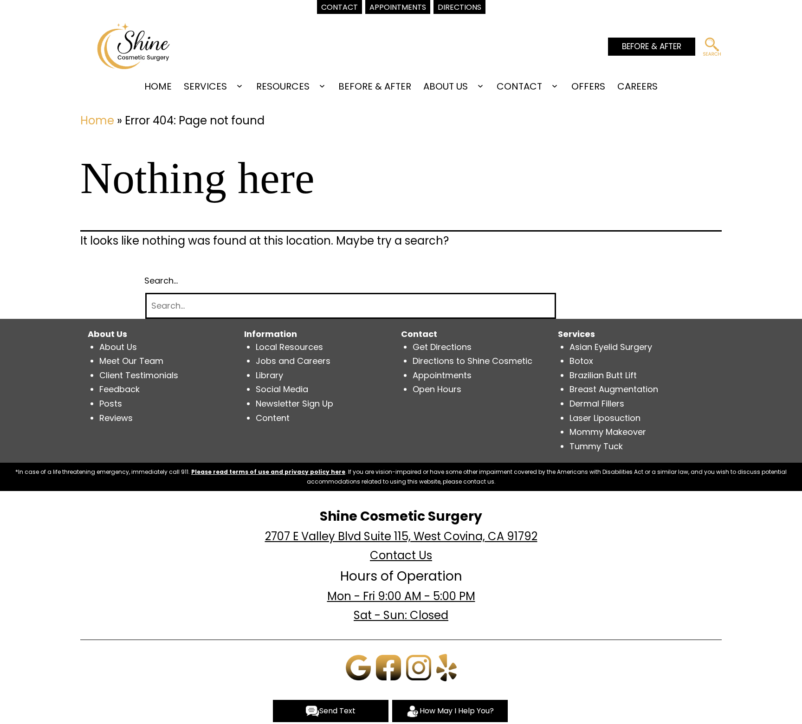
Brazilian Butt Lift (603, 375)
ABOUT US (445, 86)
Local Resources (289, 347)
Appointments (442, 375)
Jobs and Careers (293, 361)
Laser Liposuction (604, 418)
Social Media (282, 389)
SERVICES (205, 86)
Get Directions (442, 347)
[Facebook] (388, 666)
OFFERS (588, 86)
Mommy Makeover (607, 432)
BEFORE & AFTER (651, 46)
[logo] (133, 45)
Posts (110, 403)
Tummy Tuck (596, 446)
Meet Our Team (131, 361)
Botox (581, 361)
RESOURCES (283, 86)
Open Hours (437, 389)
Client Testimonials (138, 375)
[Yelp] (446, 666)
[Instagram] (419, 666)
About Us (118, 347)
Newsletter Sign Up (294, 403)
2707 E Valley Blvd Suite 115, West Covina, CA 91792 (401, 536)
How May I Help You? (457, 710)
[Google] (358, 666)
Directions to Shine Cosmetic (472, 361)
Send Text (337, 710)
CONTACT (519, 86)
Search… (161, 280)
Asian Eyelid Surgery (610, 347)
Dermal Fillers (596, 403)
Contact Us (401, 555)
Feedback (119, 389)
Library (269, 375)
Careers (637, 86)
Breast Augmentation (613, 389)
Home (158, 86)
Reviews (116, 418)
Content (273, 418)
